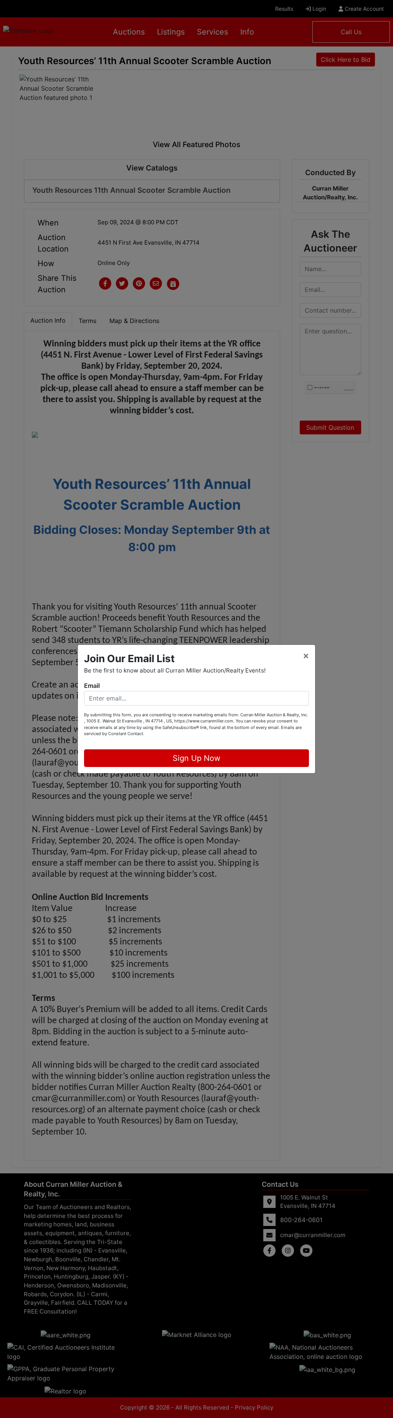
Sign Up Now (196, 758)
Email (92, 685)
